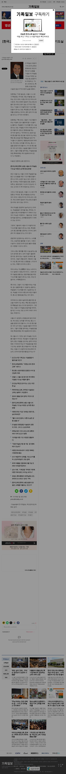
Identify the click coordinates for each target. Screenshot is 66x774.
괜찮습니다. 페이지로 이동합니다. (22, 49)
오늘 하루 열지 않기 (49, 54)
